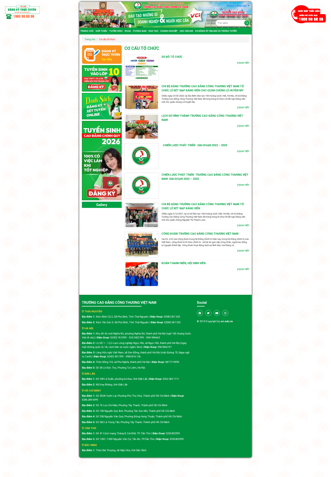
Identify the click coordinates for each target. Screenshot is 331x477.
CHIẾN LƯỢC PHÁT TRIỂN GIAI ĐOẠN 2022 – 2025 (194, 145)
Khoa (128, 31)
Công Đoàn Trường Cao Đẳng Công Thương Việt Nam (200, 233)
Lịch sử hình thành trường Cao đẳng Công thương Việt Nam (202, 118)
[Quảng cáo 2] (102, 106)
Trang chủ (86, 31)
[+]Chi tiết (243, 63)
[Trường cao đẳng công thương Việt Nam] (165, 14)
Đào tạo (153, 31)
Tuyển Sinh (116, 31)
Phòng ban (140, 31)
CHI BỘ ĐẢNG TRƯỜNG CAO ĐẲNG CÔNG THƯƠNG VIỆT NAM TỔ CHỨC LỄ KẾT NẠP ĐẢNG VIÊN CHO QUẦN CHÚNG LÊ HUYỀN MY (203, 88)
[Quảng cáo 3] (102, 160)
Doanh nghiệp (169, 31)
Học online (186, 31)
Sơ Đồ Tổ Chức (172, 56)
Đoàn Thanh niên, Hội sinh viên (183, 263)
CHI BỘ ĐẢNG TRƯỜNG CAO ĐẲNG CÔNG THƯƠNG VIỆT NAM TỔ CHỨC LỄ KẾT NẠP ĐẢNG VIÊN (203, 206)
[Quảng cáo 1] (102, 78)
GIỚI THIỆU (101, 31)
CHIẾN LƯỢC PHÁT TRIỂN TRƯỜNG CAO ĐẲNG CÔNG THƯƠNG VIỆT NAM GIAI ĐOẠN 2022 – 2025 (205, 176)
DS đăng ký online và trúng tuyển (216, 31)
